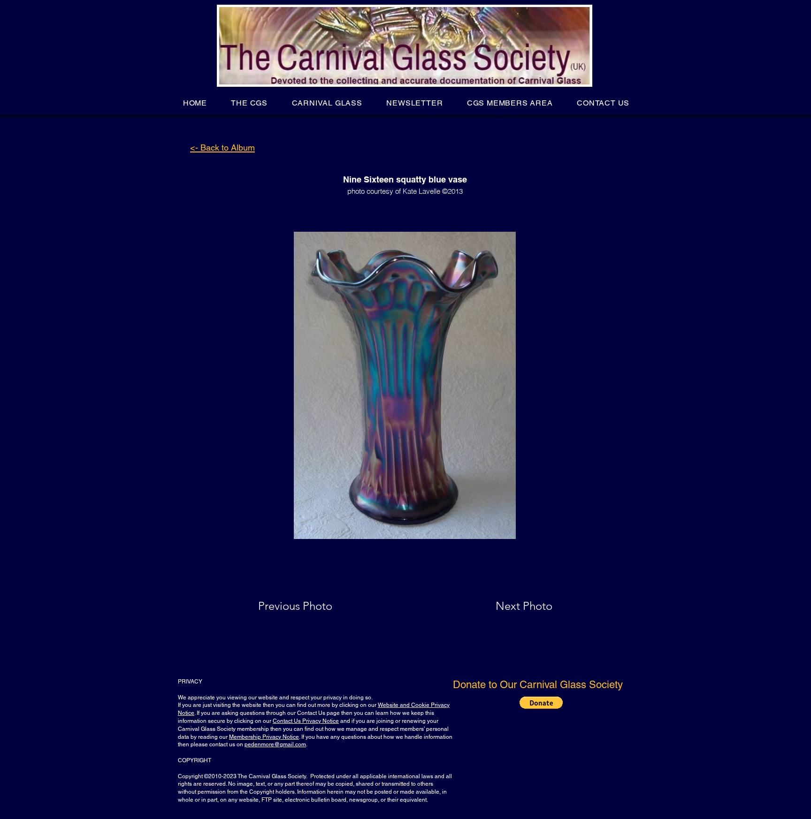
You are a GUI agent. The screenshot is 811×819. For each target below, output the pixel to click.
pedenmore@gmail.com (275, 744)
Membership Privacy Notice (264, 737)
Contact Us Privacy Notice (306, 721)
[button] (249, 103)
